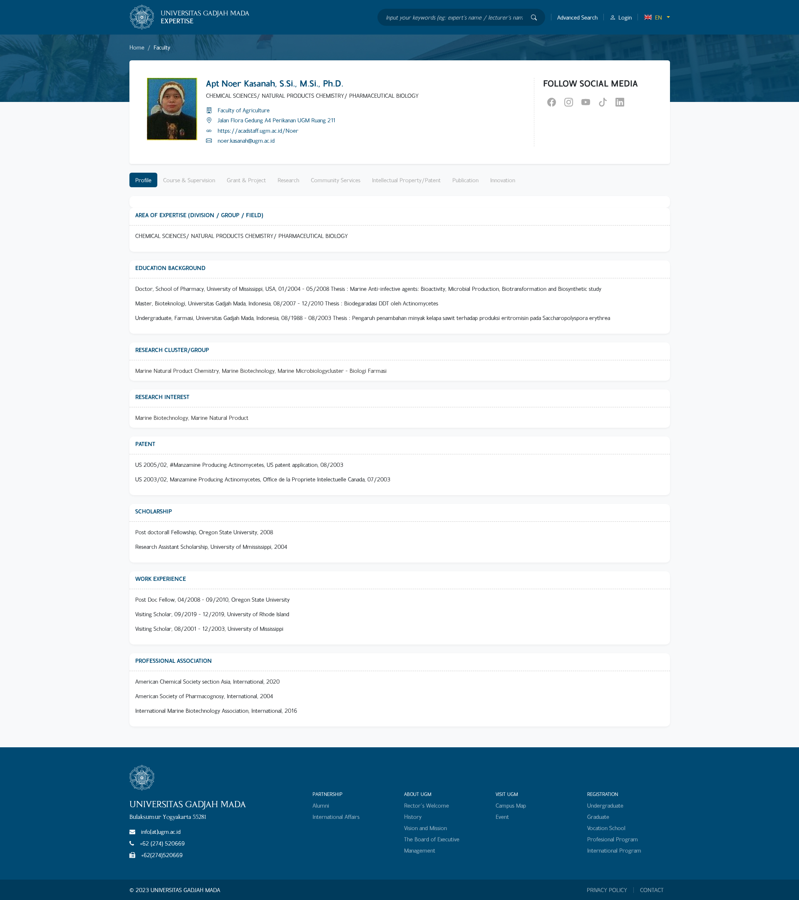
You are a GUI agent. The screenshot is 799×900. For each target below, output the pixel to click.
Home (136, 47)
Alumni (321, 805)
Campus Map (511, 805)
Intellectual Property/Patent (406, 179)
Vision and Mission (425, 827)
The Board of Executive (431, 839)
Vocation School (606, 827)
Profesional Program (612, 839)
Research (288, 179)
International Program (614, 850)
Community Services (335, 179)
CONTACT (652, 890)
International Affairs (336, 816)
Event (502, 816)
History (413, 816)
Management (419, 850)
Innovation (502, 179)
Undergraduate (605, 805)
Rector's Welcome (426, 805)
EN (658, 17)
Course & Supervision (189, 179)
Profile (143, 179)
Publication (465, 179)
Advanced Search (577, 17)
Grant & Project (246, 179)
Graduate (598, 816)
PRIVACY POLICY (607, 890)
